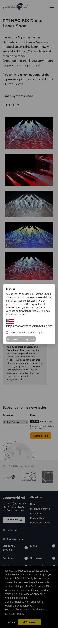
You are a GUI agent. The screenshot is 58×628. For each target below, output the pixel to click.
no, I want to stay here (20, 339)
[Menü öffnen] (51, 6)
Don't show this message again (26, 332)
